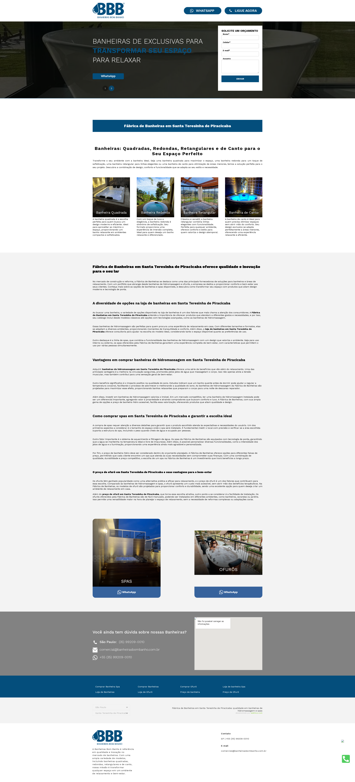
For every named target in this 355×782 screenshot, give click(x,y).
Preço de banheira (190, 692)
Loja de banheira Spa (234, 686)
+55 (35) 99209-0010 (116, 657)
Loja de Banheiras (104, 692)
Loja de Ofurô (145, 692)
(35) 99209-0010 (131, 642)
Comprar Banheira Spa (107, 686)
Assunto (227, 59)
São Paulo (100, 707)
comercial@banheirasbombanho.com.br (130, 649)
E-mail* (226, 50)
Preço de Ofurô (231, 692)
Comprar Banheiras (148, 686)
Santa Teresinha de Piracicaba (111, 713)
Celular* (226, 42)
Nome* (226, 34)
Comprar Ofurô (188, 686)
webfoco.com (256, 713)
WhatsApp (108, 76)
